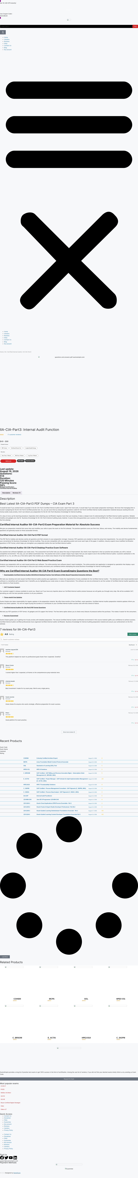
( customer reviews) (14, 434)
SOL (86, 999)
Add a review (132, 634)
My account (8, 49)
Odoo (2, 1106)
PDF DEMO (20, 460)
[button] (69, 192)
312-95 (3, 1099)
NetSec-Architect (6, 1092)
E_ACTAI (52, 1038)
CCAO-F (3, 1086)
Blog (5, 47)
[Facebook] (2, 1158)
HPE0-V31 (120, 999)
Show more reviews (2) (69, 732)
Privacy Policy (8, 1130)
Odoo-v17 (4, 1109)
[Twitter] (6, 1158)
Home (6, 37)
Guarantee (7, 1122)
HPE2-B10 (86, 1038)
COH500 (17, 999)
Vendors (6, 39)
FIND (135, 26)
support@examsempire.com (9, 1161)
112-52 (3, 1096)
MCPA (51, 999)
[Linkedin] (15, 1158)
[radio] (4, 448)
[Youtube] (11, 1158)
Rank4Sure (16, 1173)
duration (3, 451)
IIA (5, 352)
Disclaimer (7, 1118)
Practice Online (30, 460)
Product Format (4, 444)
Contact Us (7, 45)
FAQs (5, 43)
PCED (2, 1089)
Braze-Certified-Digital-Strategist (10, 1102)
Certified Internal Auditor (14, 352)
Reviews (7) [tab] (17, 493)
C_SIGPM (120, 1038)
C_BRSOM (17, 1038)
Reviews (6, 41)
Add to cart (8, 461)
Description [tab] (6, 493)
